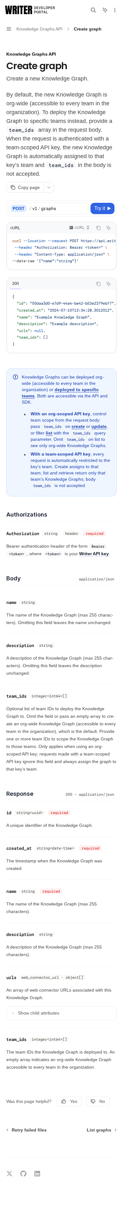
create (78, 426)
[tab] (15, 283)
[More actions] (115, 10)
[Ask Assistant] (108, 228)
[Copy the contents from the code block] (98, 228)
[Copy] (83, 208)
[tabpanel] (61, 320)
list (49, 432)
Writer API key (94, 553)
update (99, 426)
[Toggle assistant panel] (105, 10)
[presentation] (61, 251)
